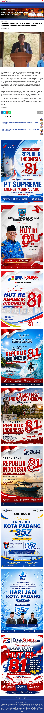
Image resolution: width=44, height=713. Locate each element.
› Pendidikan (5, 21)
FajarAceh (10, 704)
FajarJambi (33, 704)
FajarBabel (18, 705)
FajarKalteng (34, 708)
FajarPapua (34, 709)
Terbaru (7, 5)
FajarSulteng (30, 707)
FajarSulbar (23, 707)
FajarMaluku (23, 709)
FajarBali (18, 709)
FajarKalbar (27, 708)
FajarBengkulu (4, 705)
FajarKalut (22, 708)
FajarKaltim (3, 709)
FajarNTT (14, 709)
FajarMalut (29, 709)
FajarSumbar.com (26, 702)
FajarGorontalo (10, 708)
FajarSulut (18, 707)
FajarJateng (39, 705)
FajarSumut (15, 704)
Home (2, 21)
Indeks (36, 5)
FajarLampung (11, 705)
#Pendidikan (4, 107)
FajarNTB (9, 709)
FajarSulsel (3, 708)
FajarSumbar (4, 704)
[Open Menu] (42, 1)
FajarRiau (28, 704)
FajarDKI (29, 705)
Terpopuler (22, 5)
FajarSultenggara (37, 707)
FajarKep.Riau (22, 704)
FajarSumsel (39, 704)
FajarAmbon (17, 708)
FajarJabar (33, 705)
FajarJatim (5, 707)
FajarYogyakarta (11, 707)
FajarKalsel (39, 708)
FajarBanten (23, 705)
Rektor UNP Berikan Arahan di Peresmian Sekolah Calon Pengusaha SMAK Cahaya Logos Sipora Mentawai (21, 24)
